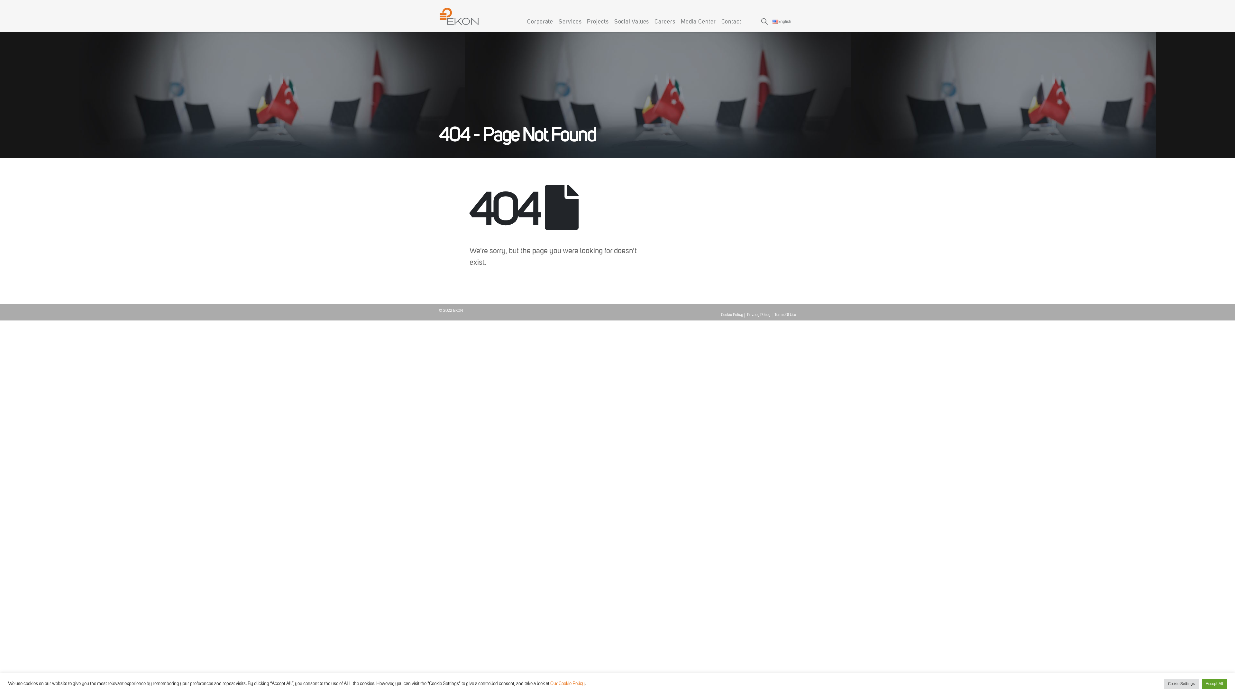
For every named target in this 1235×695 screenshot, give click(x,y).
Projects (597, 22)
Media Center (698, 22)
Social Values (631, 22)
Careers (664, 22)
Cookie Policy (732, 315)
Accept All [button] (1214, 684)
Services (570, 22)
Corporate (540, 22)
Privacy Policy (758, 315)
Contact (731, 22)
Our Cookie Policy (567, 683)
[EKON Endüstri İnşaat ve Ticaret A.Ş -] (459, 16)
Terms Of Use (785, 315)
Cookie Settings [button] (1181, 684)
